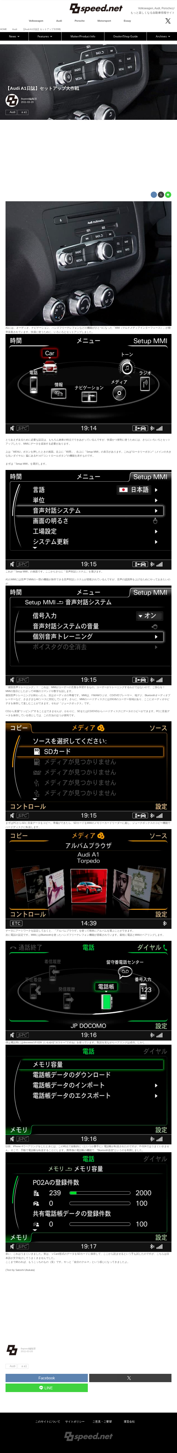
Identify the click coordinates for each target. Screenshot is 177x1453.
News (13, 36)
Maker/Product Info (83, 36)
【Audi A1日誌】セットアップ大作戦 (42, 88)
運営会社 (129, 1421)
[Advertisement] (88, 155)
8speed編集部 (29, 98)
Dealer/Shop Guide (125, 36)
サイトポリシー (75, 1421)
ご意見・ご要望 (102, 1421)
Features (44, 36)
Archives (162, 36)
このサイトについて (47, 1421)
